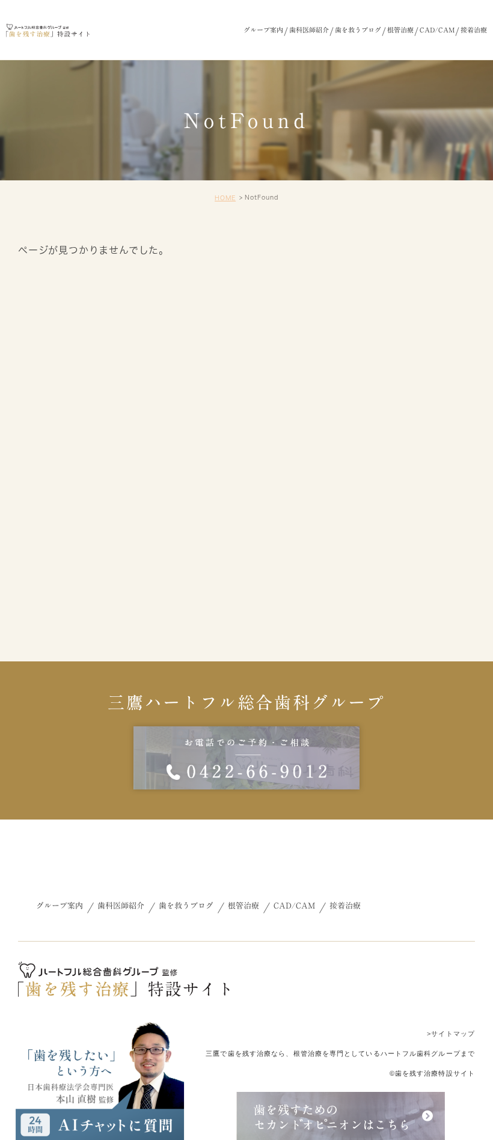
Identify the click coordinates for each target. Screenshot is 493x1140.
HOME (225, 198)
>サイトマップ (451, 1033)
